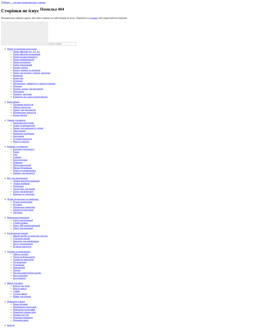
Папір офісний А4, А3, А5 (26, 51)
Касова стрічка (20, 67)
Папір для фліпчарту (23, 191)
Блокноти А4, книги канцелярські (30, 97)
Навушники (19, 267)
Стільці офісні (20, 294)
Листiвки (17, 212)
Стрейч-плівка (20, 223)
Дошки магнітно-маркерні (26, 181)
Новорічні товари (16, 301)
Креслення (18, 136)
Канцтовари (13, 102)
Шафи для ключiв (22, 296)
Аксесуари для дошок (24, 189)
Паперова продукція (23, 123)
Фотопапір (18, 91)
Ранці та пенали (21, 141)
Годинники (18, 265)
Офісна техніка (20, 254)
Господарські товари (17, 233)
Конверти (18, 75)
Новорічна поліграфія (24, 309)
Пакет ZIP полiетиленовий (26, 225)
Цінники (17, 86)
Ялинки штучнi (21, 315)
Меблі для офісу (15, 283)
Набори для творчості (24, 173)
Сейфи (16, 291)
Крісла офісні (20, 288)
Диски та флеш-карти (24, 257)
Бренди (11, 325)
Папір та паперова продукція (21, 49)
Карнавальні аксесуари (24, 307)
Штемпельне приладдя (24, 112)
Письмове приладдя (23, 104)
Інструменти (19, 278)
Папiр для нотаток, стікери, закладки (31, 73)
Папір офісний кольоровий (26, 54)
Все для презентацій (17, 178)
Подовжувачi (19, 262)
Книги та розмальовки (24, 170)
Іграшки (17, 157)
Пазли (16, 152)
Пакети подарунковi (23, 210)
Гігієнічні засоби (21, 238)
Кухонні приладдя (22, 246)
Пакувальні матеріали (18, 217)
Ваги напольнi (20, 275)
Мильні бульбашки (22, 168)
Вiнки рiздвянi (20, 304)
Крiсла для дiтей (21, 286)
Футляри (17, 204)
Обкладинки (19, 131)
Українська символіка (24, 207)
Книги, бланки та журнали (26, 70)
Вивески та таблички (24, 194)
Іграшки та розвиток (17, 146)
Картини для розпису (24, 149)
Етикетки (18, 81)
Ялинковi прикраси (23, 317)
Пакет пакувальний (23, 228)
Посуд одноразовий (23, 244)
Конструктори (20, 160)
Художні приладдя (22, 139)
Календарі (18, 78)
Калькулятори (20, 115)
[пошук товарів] (24, 33)
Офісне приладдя (21, 107)
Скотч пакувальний (23, 220)
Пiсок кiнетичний (22, 165)
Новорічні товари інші (24, 312)
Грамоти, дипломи (22, 94)
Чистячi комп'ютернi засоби (27, 273)
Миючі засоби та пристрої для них (30, 236)
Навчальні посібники (23, 133)
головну (94, 18)
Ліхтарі (16, 270)
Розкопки (18, 162)
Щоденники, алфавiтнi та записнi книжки (34, 83)
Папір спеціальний (22, 65)
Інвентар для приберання (26, 241)
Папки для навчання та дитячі (28, 128)
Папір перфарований (23, 59)
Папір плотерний (22, 62)
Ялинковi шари (20, 320)
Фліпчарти (18, 186)
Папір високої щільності (25, 57)
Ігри (15, 154)
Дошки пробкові (21, 183)
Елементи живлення (23, 259)
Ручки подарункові (22, 202)
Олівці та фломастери (24, 125)
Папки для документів (24, 110)
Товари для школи (16, 120)
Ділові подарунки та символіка (23, 199)
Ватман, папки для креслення (28, 89)
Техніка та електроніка (18, 251)
